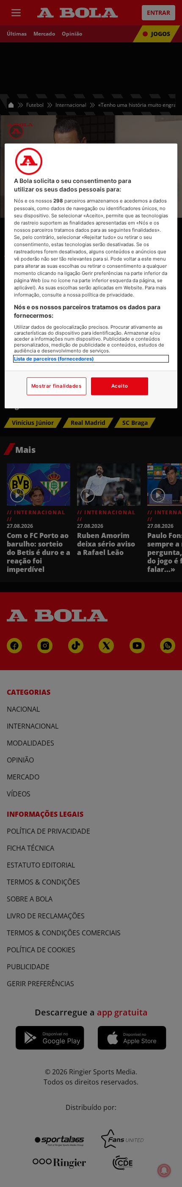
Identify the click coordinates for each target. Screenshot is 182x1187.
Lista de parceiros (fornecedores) (54, 358)
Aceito (119, 386)
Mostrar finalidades (56, 386)
